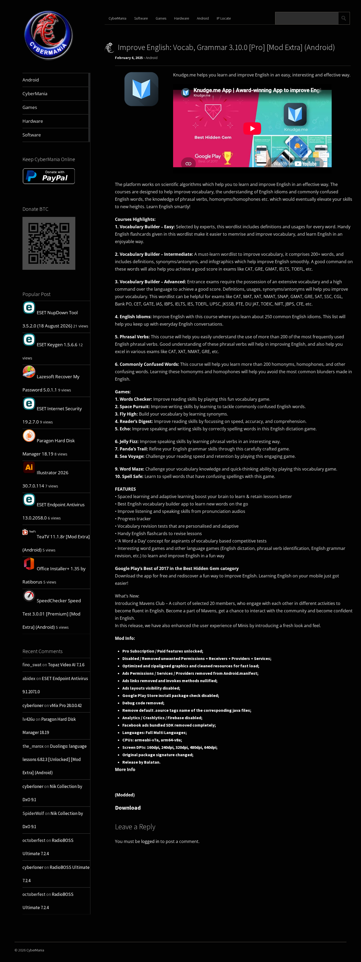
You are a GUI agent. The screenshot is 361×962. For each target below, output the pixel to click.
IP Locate (224, 18)
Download (128, 807)
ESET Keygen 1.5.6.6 (57, 344)
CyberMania (117, 18)
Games (161, 18)
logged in (150, 841)
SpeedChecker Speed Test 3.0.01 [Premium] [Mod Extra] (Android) (51, 614)
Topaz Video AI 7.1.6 (66, 665)
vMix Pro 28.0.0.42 (66, 705)
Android (203, 18)
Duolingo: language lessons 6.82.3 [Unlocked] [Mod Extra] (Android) (54, 759)
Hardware (181, 18)
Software (141, 18)
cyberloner (32, 705)
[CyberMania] (48, 60)
